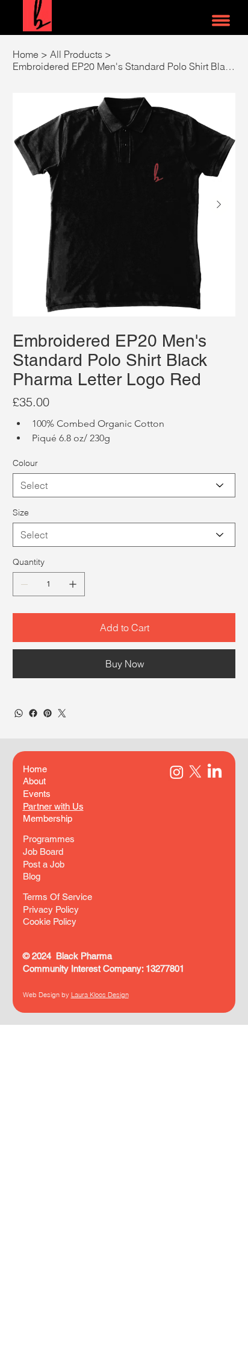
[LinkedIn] (214, 772)
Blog (31, 876)
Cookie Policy (49, 921)
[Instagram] (176, 772)
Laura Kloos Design (100, 994)
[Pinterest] (48, 713)
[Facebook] (33, 713)
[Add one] (73, 584)
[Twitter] (62, 713)
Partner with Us (53, 806)
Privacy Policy (51, 909)
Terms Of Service (59, 897)
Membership (47, 818)
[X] (195, 772)
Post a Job (43, 864)
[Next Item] (219, 205)
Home (35, 769)
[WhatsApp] (19, 713)
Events (37, 794)
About (34, 781)
